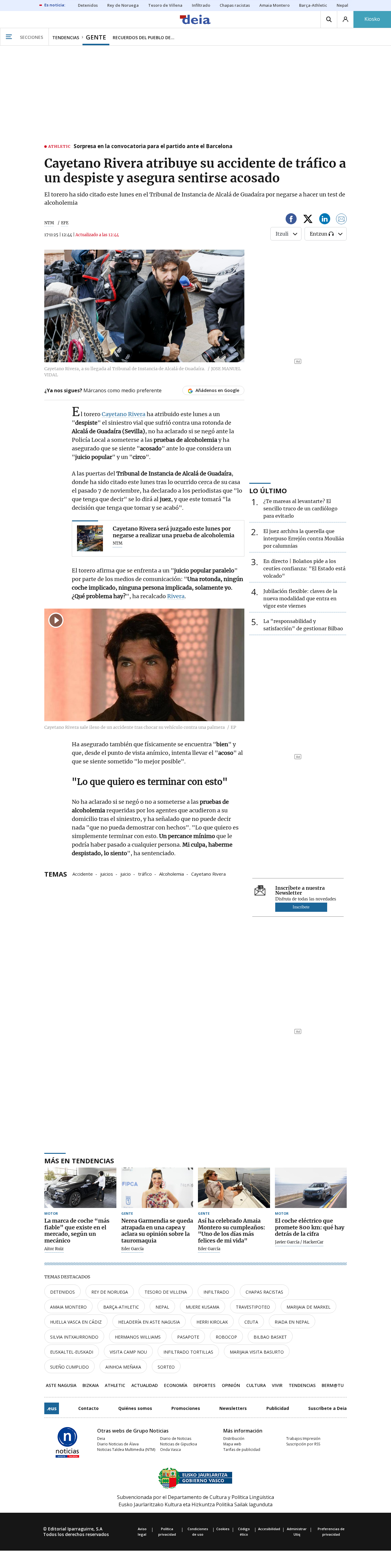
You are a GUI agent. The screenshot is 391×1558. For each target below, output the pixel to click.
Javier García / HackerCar (299, 1242)
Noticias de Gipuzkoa (178, 1444)
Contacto (88, 1408)
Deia (101, 1438)
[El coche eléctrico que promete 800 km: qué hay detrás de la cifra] (311, 1188)
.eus (52, 1408)
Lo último (268, 490)
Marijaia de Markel (309, 1307)
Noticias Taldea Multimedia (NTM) (126, 1449)
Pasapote (188, 1337)
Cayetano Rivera (123, 414)
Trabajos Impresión (303, 1438)
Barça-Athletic (121, 1307)
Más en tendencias (79, 1160)
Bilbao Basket (270, 1337)
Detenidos (62, 1292)
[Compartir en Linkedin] (324, 220)
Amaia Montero (68, 1307)
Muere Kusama (202, 1307)
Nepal (162, 1307)
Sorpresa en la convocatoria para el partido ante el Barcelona (153, 147)
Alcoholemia (171, 873)
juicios (106, 873)
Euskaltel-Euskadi (71, 1352)
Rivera (176, 596)
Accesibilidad (269, 1528)
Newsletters (233, 1408)
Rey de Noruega (109, 1292)
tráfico (145, 873)
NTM (49, 223)
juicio (125, 873)
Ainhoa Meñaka (123, 1367)
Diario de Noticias (175, 1438)
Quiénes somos (135, 1408)
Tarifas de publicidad (241, 1449)
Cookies (222, 1528)
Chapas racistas (264, 1292)
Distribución (233, 1438)
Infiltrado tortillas (188, 1352)
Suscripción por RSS (303, 1444)
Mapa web (232, 1444)
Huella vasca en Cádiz (76, 1322)
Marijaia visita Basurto (257, 1352)
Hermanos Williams (138, 1337)
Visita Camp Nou (128, 1352)
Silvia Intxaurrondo (74, 1337)
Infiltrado (216, 1292)
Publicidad (277, 1408)
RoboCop (226, 1337)
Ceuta (251, 1322)
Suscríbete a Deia (327, 1408)
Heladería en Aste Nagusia (149, 1322)
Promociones (185, 1408)
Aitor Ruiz (54, 1249)
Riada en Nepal (292, 1322)
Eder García (132, 1249)
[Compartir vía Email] (341, 220)
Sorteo (166, 1367)
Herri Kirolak (212, 1322)
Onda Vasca (170, 1449)
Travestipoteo (253, 1307)
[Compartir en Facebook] (291, 220)
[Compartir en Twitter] (307, 220)
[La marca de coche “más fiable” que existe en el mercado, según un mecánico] (80, 1188)
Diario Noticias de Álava (118, 1444)
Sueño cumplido (69, 1367)
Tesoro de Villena (165, 1292)
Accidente (82, 873)
